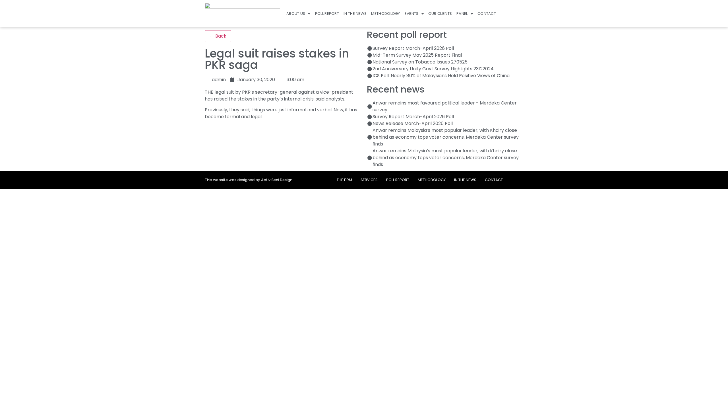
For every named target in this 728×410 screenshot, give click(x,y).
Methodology (385, 13)
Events (412, 13)
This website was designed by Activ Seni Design (248, 180)
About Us (295, 13)
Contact (486, 13)
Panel (462, 13)
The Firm (344, 180)
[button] (521, 13)
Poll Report (327, 13)
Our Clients (440, 13)
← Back (218, 36)
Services (369, 180)
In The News (355, 13)
